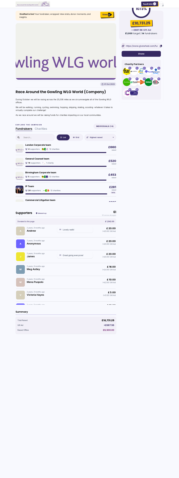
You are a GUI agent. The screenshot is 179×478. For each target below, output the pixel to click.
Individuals (105, 126)
